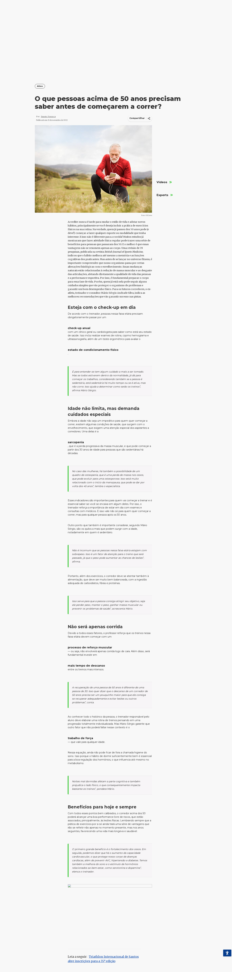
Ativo (40, 86)
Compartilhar (137, 118)
